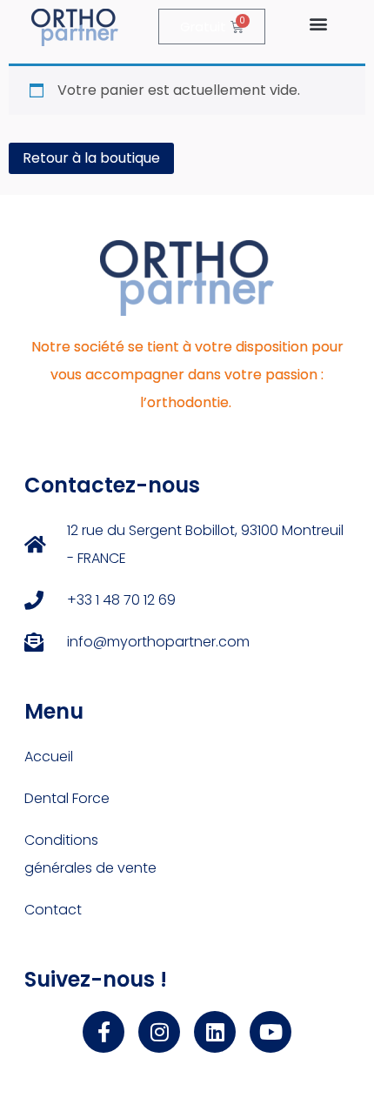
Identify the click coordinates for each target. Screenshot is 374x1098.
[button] (318, 23)
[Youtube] (270, 1032)
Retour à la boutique (91, 158)
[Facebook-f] (103, 1032)
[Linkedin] (215, 1032)
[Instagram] (159, 1032)
